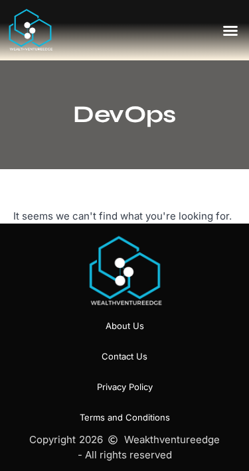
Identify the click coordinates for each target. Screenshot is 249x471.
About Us (125, 325)
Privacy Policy (125, 386)
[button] (230, 30)
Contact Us (124, 356)
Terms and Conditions (125, 417)
